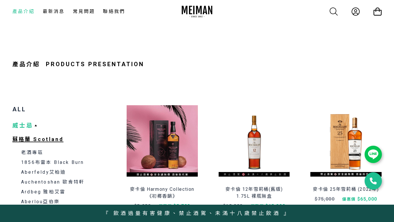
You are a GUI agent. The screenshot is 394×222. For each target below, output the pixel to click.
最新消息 (54, 11)
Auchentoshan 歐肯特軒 (53, 182)
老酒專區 (32, 152)
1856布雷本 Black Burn (52, 162)
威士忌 (22, 125)
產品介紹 (23, 11)
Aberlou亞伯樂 (40, 201)
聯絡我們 (114, 11)
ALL (19, 109)
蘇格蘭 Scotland (37, 139)
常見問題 (84, 11)
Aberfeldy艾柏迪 (43, 172)
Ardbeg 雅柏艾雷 (43, 192)
